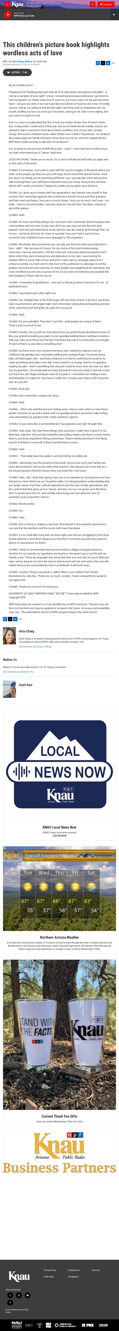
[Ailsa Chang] (9, 635)
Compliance (73, 1277)
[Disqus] (59, 1220)
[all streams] (114, 14)
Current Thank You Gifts (59, 1116)
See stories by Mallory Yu (18, 671)
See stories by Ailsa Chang (35, 646)
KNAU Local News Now (59, 827)
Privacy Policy (50, 1270)
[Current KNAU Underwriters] (59, 1152)
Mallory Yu (30, 61)
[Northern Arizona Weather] (59, 888)
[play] (8, 14)
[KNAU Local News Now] (59, 764)
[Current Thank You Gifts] (59, 1035)
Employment (74, 1270)
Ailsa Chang (18, 61)
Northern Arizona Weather (59, 937)
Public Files (49, 1277)
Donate (107, 4)
